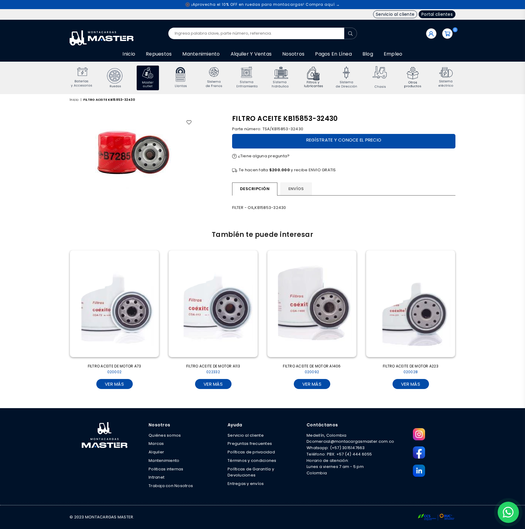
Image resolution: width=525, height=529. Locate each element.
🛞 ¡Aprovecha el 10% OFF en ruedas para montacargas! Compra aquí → (262, 4)
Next (463, 78)
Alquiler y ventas (251, 53)
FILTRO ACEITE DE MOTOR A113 (213, 368)
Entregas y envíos (246, 483)
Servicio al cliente (395, 14)
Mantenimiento (201, 53)
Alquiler (156, 452)
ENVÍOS (296, 189)
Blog (367, 53)
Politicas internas (166, 469)
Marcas (156, 443)
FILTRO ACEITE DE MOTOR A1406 (312, 368)
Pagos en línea (333, 53)
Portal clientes (437, 14)
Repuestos (159, 53)
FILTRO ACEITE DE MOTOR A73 (114, 368)
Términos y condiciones (252, 460)
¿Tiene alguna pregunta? (263, 156)
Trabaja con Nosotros (171, 486)
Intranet (156, 477)
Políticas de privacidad (251, 452)
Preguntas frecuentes (250, 443)
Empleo (393, 53)
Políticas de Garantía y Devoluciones (251, 472)
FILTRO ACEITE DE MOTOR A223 (410, 368)
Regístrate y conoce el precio (344, 140)
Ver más (114, 384)
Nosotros (293, 53)
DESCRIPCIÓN (254, 189)
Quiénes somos (165, 435)
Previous (61, 78)
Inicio (128, 53)
